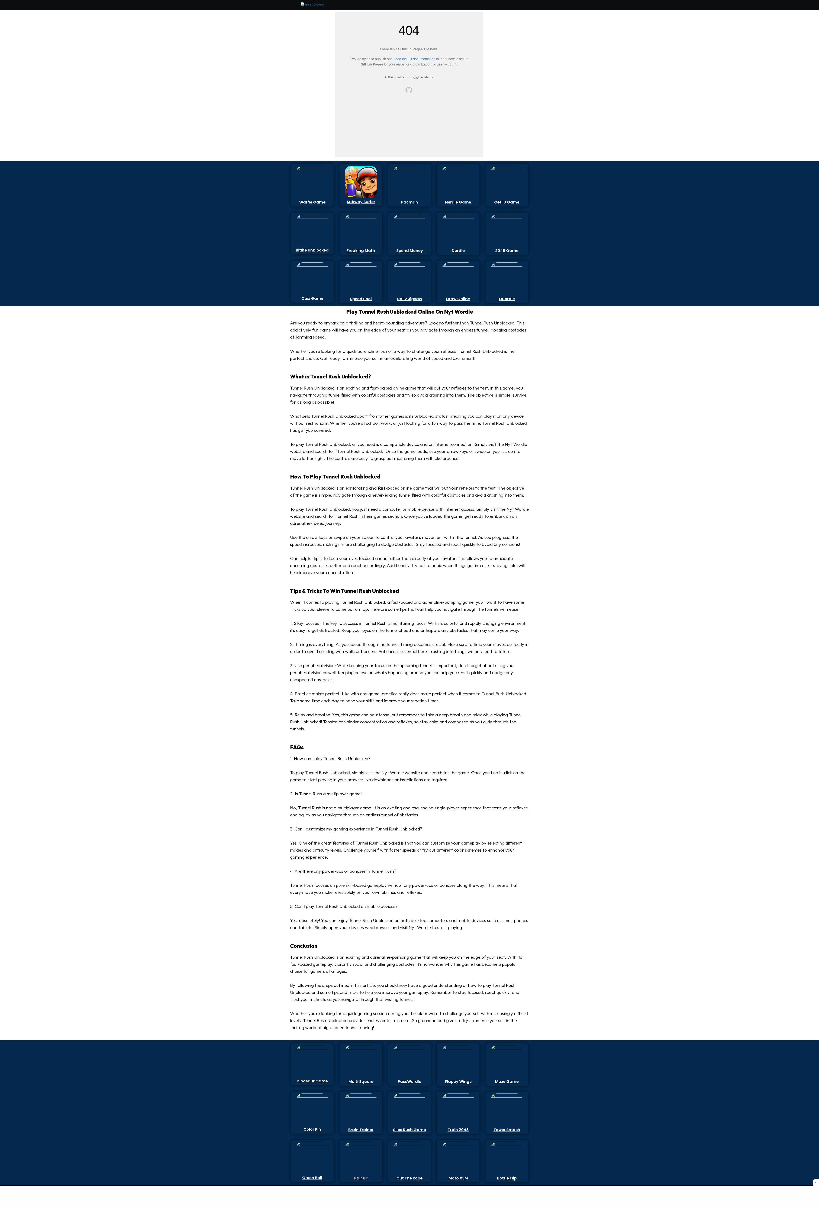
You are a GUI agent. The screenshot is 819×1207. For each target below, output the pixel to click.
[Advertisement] (310, 76)
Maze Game (507, 1081)
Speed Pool (361, 298)
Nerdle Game (458, 202)
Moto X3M (458, 1178)
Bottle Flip (507, 1178)
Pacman (409, 202)
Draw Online (458, 298)
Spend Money (409, 250)
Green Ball (312, 1177)
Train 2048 (458, 1129)
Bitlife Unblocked (312, 250)
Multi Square (361, 1081)
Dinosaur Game (312, 1081)
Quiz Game (312, 298)
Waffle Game (312, 202)
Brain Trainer (360, 1129)
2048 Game (506, 250)
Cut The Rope (409, 1178)
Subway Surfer (361, 201)
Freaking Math (361, 250)
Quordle (507, 298)
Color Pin (312, 1129)
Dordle (458, 250)
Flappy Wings (458, 1081)
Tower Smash (507, 1129)
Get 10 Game (506, 202)
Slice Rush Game (409, 1129)
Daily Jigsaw (409, 298)
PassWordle (409, 1081)
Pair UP (361, 1178)
